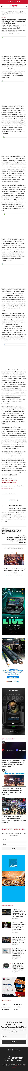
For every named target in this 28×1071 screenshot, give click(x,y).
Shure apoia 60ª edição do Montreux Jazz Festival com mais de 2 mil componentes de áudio (18, 927)
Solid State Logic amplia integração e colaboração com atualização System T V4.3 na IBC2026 (19, 913)
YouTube (10, 488)
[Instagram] (12, 1)
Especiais (10, 11)
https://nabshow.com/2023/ (9, 480)
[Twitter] (10, 1)
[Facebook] (8, 1)
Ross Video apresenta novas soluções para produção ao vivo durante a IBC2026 (19, 940)
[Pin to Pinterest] (15, 500)
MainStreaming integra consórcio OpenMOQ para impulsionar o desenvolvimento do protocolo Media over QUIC (14, 763)
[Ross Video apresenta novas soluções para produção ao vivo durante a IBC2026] (6, 940)
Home (3, 11)
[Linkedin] (14, 1)
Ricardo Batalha (10, 33)
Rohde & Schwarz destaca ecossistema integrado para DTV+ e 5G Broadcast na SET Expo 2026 (12, 791)
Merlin (4, 493)
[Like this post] (11, 500)
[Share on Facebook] (12, 500)
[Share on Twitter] (14, 500)
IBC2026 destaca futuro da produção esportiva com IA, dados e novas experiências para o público (14, 819)
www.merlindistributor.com (9, 482)
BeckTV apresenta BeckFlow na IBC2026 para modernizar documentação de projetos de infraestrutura (19, 953)
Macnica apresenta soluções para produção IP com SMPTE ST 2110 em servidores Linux (18, 967)
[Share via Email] (17, 500)
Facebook (4, 488)
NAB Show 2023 (11, 493)
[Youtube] (17, 1)
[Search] (26, 6)
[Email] (19, 1)
